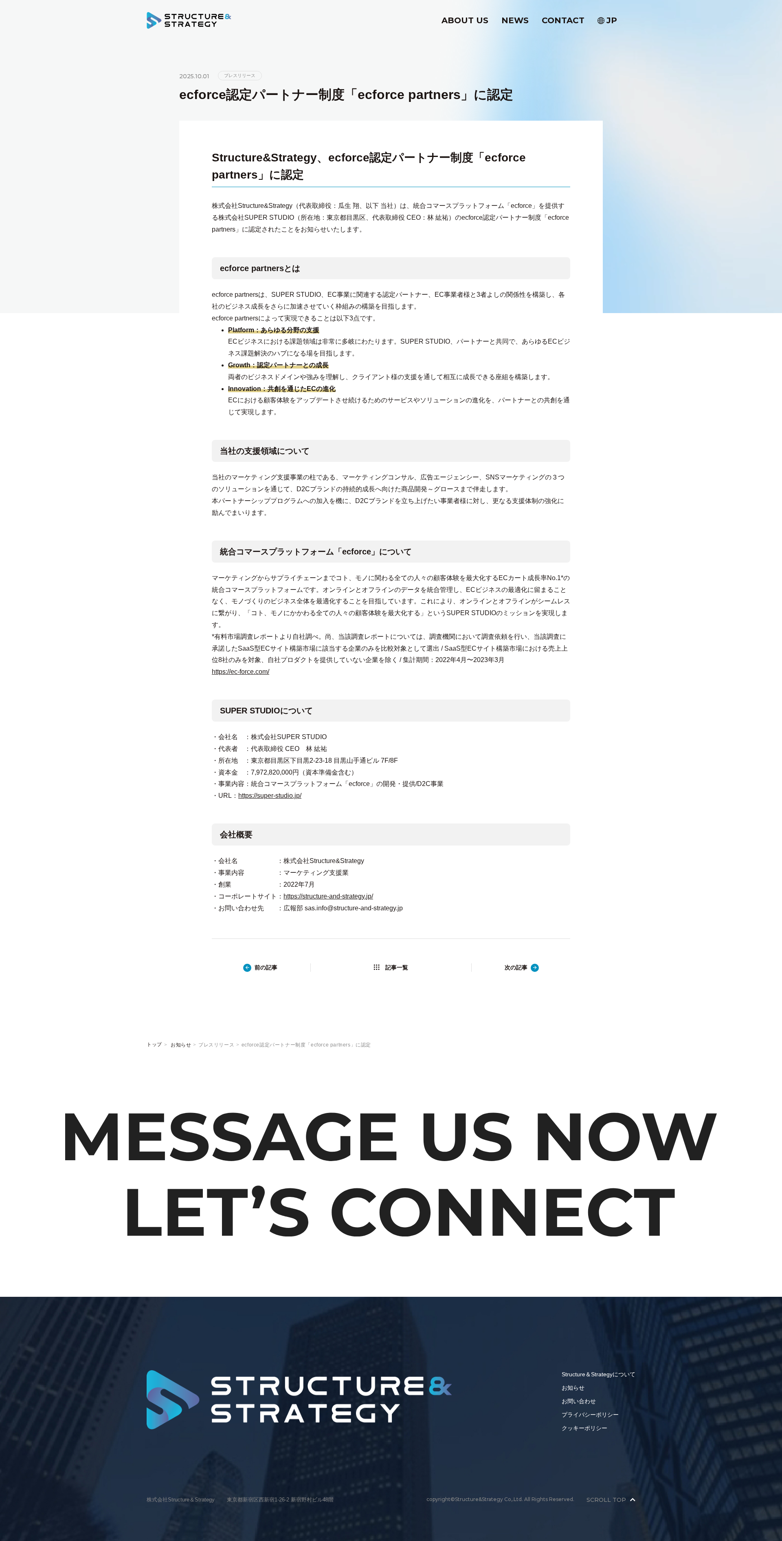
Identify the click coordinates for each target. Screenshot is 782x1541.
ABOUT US (465, 20)
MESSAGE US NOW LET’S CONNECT (391, 1174)
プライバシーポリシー (590, 1414)
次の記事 (516, 967)
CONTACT (563, 20)
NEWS (515, 20)
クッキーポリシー (584, 1428)
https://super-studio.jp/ (269, 795)
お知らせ (181, 1045)
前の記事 (266, 967)
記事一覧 (396, 967)
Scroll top (606, 1499)
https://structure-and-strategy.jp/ (328, 896)
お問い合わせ (579, 1401)
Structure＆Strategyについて (598, 1374)
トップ (154, 1044)
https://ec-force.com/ (240, 671)
